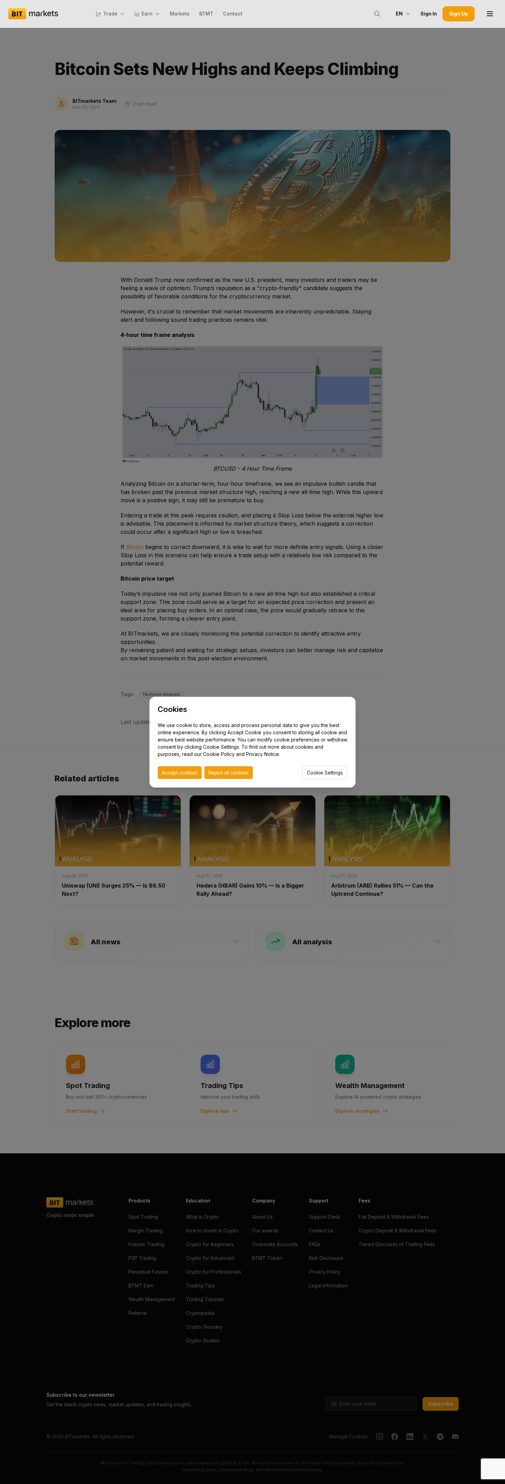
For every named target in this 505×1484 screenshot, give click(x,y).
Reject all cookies (229, 773)
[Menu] (490, 14)
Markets (180, 14)
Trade (110, 14)
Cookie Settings (325, 773)
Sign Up (458, 14)
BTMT (206, 14)
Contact (233, 14)
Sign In (428, 14)
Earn (147, 14)
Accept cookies (180, 773)
